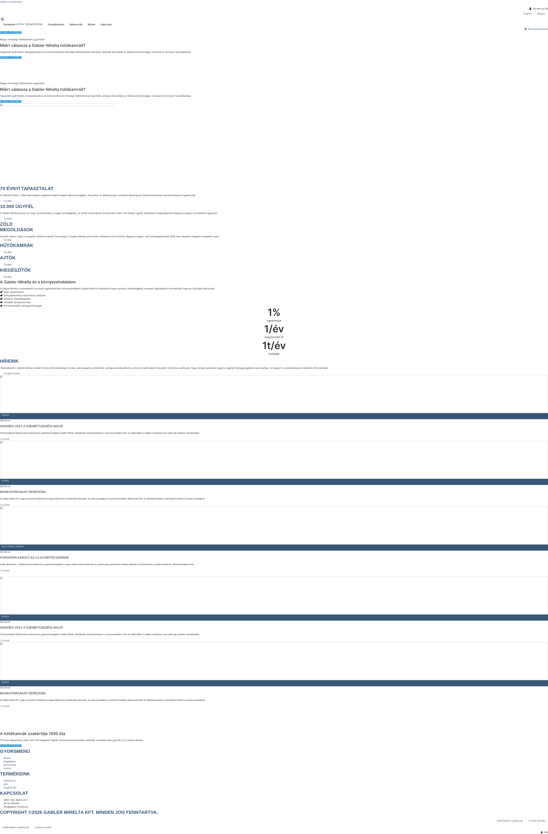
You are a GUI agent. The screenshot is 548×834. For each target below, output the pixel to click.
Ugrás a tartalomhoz (11, 1)
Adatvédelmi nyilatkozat (510, 820)
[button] (2, 19)
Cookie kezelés (537, 820)
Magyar (541, 13)
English (527, 13)
